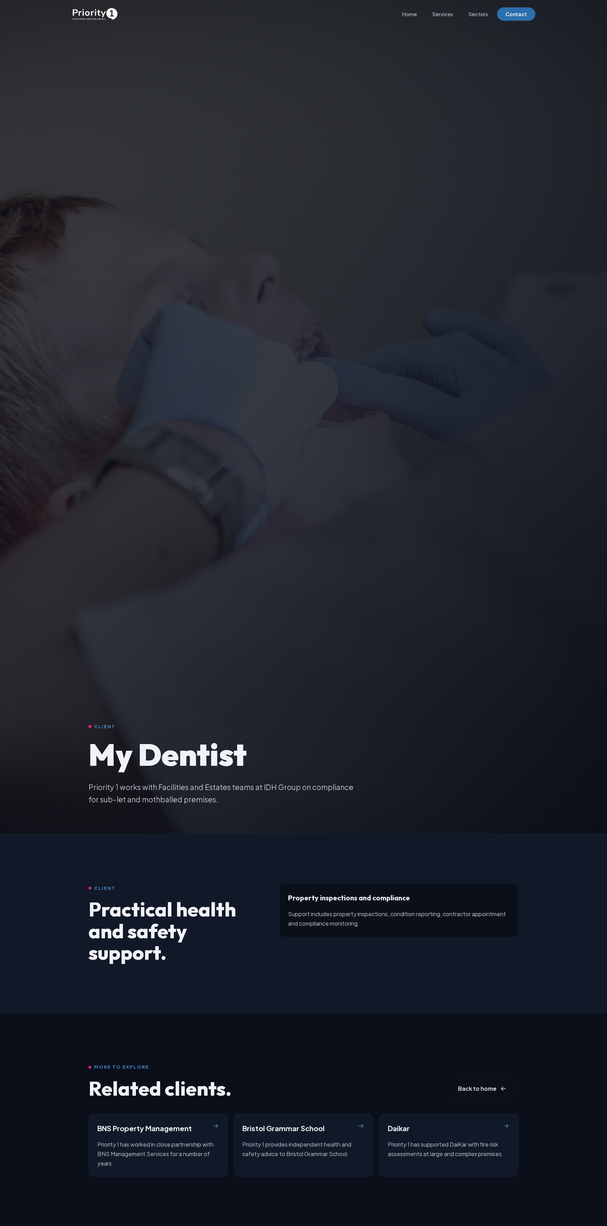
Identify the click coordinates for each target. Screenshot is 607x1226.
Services (442, 14)
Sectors (478, 14)
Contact (516, 14)
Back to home (477, 1088)
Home (409, 14)
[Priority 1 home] (95, 14)
